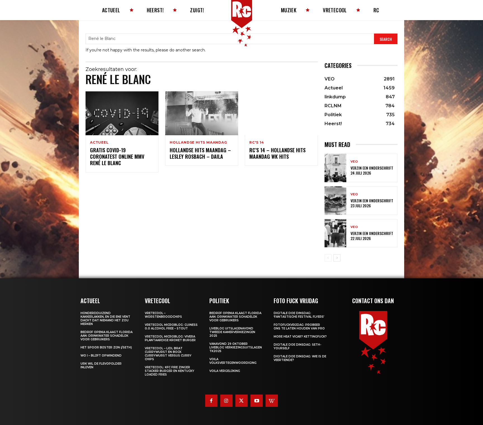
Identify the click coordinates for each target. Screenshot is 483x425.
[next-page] (336, 258)
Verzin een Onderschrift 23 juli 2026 (372, 203)
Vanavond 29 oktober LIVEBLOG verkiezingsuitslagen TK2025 (235, 347)
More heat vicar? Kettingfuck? (300, 336)
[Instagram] (226, 401)
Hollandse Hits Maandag (198, 142)
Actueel (99, 142)
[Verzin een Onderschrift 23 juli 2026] (335, 200)
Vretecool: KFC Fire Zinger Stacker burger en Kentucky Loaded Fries (169, 370)
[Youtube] (256, 401)
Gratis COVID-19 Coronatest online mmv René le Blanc (117, 156)
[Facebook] (211, 401)
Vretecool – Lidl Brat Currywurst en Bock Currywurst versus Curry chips (168, 353)
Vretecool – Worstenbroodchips (163, 315)
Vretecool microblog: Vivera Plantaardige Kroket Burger (170, 338)
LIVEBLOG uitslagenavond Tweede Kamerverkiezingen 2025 (232, 332)
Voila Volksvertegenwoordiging (233, 361)
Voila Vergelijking (224, 371)
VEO (354, 161)
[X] (241, 401)
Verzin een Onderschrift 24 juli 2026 (372, 170)
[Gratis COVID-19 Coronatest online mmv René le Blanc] (122, 113)
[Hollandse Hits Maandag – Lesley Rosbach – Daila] (201, 113)
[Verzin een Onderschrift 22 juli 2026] (335, 233)
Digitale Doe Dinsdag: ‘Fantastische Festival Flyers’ (299, 315)
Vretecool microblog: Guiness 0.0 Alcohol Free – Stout (171, 326)
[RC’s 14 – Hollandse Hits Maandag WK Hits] (281, 113)
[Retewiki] (272, 401)
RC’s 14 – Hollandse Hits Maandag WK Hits (277, 153)
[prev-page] (328, 258)
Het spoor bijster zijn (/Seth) (106, 347)
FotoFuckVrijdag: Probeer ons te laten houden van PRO (299, 326)
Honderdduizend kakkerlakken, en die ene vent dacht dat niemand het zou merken (105, 318)
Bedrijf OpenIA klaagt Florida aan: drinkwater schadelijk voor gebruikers (106, 335)
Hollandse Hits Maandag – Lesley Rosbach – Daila (200, 153)
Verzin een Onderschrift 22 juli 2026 (372, 235)
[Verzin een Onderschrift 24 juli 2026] (335, 168)
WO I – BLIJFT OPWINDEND (101, 355)
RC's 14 (256, 142)
